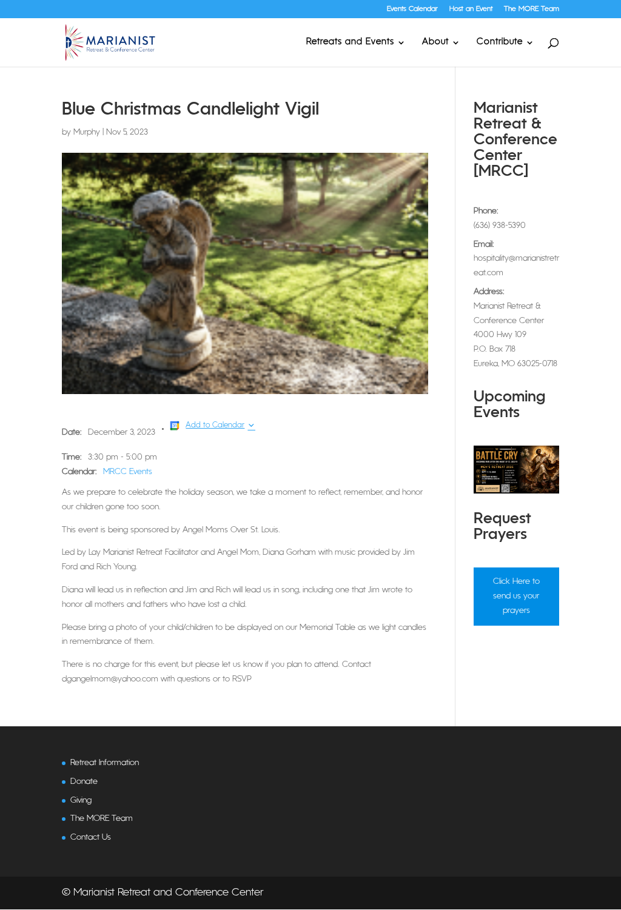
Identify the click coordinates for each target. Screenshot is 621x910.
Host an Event (470, 9)
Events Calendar (412, 9)
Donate (84, 782)
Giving (81, 801)
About (435, 42)
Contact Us (90, 837)
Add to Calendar (215, 425)
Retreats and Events (350, 42)
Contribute (500, 42)
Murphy (86, 132)
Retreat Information (104, 763)
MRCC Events (127, 472)
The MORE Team (531, 9)
